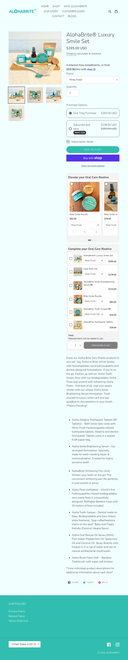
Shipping (71, 53)
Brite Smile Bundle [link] (79, 214)
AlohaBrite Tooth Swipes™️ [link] (97, 308)
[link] (85, 197)
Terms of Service (18, 621)
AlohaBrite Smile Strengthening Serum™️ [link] (99, 283)
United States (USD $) (24, 644)
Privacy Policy (17, 611)
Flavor (70, 73)
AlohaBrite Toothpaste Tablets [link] (98, 321)
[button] (73, 232)
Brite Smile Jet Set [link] (113, 214)
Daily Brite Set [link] (90, 268)
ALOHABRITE (112, 652)
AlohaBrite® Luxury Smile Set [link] (98, 255)
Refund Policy (17, 616)
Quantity (71, 86)
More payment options (93, 165)
